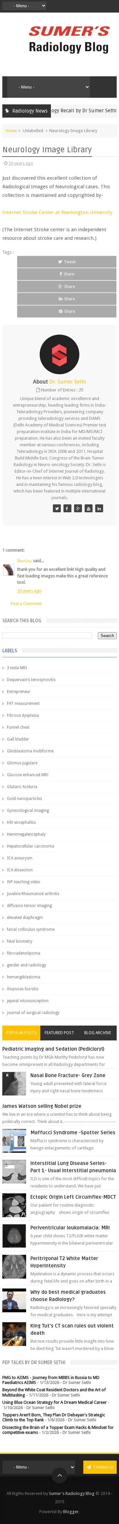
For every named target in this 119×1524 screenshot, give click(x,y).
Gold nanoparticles (24, 798)
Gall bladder (18, 739)
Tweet (70, 261)
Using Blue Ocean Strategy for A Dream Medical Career (54, 1402)
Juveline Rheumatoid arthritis (33, 893)
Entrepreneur (18, 691)
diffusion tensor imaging (29, 905)
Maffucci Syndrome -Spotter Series (72, 1133)
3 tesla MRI (17, 668)
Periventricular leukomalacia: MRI (70, 1228)
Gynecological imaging (28, 810)
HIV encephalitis (21, 822)
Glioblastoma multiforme (30, 751)
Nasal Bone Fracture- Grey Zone (67, 1075)
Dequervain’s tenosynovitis (31, 679)
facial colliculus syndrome (31, 929)
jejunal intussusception (28, 1000)
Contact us (103, 1467)
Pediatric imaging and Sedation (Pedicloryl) (53, 1049)
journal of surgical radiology (33, 1012)
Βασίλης (24, 560)
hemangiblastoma (23, 977)
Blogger (71, 1511)
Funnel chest (18, 727)
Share (68, 274)
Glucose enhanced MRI (27, 775)
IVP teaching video (23, 882)
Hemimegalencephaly (26, 834)
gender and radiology (26, 965)
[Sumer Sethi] (57, 508)
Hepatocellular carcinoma (30, 846)
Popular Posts (21, 1033)
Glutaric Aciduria (22, 786)
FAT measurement (23, 703)
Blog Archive (97, 1033)
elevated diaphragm (25, 917)
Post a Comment (26, 603)
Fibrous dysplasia (23, 715)
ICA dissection (20, 870)
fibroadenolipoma (23, 953)
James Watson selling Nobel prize (41, 1106)
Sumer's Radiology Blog (72, 1493)
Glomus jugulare (22, 763)
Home (11, 130)
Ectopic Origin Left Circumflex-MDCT (73, 1197)
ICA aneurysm (19, 858)
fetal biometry (19, 941)
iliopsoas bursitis (22, 989)
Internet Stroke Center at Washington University (57, 212)
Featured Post (59, 1033)
